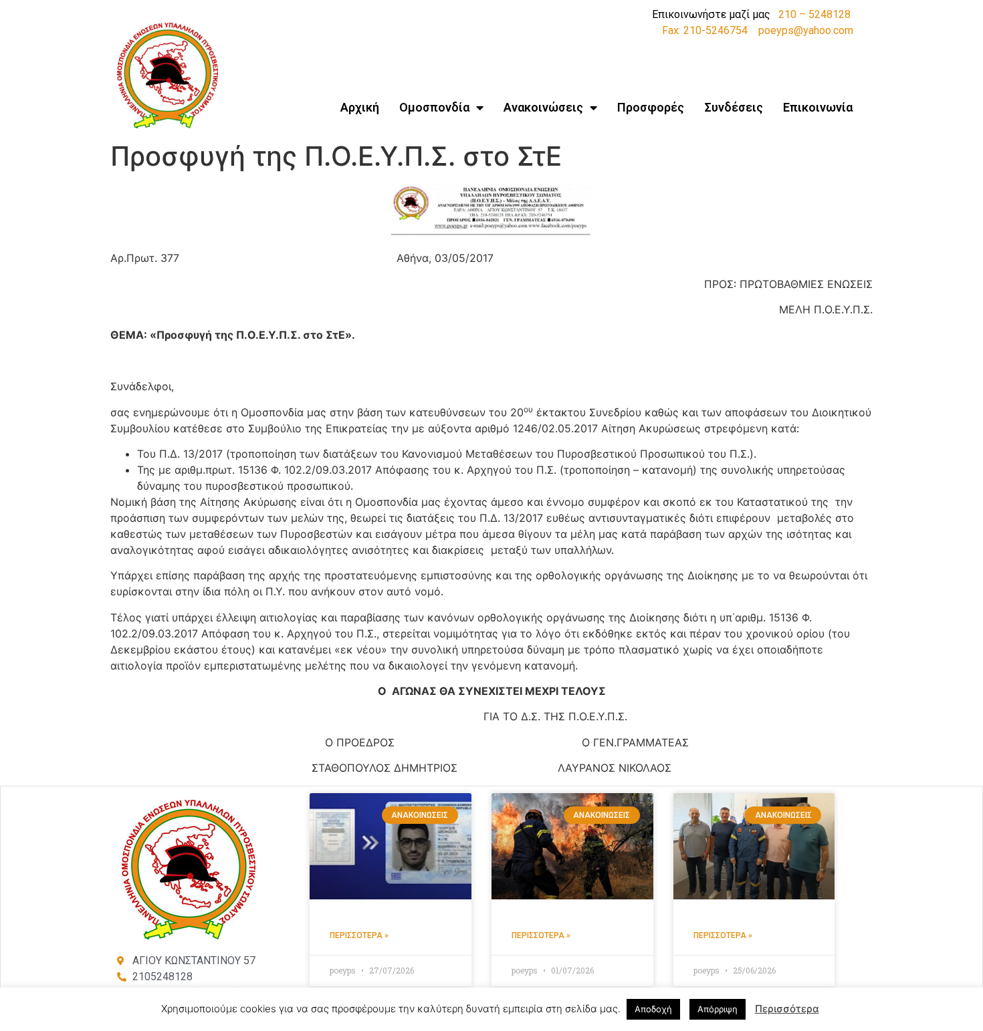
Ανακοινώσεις (543, 107)
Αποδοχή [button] (653, 1009)
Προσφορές (650, 107)
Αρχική (359, 107)
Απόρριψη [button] (717, 1009)
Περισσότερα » (359, 935)
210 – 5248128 (814, 14)
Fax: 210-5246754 (705, 30)
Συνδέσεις (733, 107)
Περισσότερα (787, 1008)
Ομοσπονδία (434, 107)
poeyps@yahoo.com (805, 30)
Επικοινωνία (818, 107)
